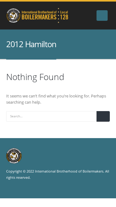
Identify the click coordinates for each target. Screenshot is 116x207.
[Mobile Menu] (102, 15)
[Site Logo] (37, 15)
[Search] (103, 116)
